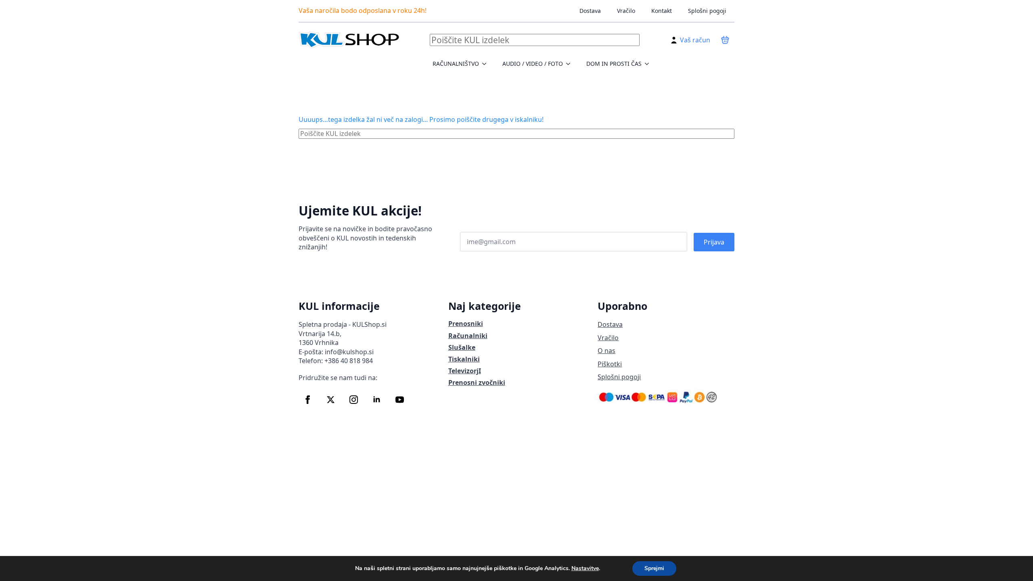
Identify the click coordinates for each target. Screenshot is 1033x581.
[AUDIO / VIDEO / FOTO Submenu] (570, 64)
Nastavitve (585, 568)
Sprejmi (654, 568)
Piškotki (610, 363)
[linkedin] (377, 400)
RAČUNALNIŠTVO (456, 63)
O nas (606, 350)
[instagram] (354, 400)
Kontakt (661, 11)
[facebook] (308, 400)
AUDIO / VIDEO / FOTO (532, 63)
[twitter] (331, 400)
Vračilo (626, 11)
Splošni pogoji (707, 11)
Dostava (590, 11)
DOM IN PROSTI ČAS (614, 63)
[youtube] (400, 400)
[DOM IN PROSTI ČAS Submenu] (649, 64)
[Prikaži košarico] (725, 40)
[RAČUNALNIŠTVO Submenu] (486, 64)
